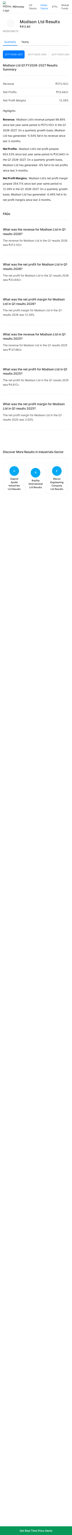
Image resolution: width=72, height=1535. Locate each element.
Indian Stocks (44, 7)
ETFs (54, 6)
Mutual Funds (65, 7)
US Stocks (32, 7)
